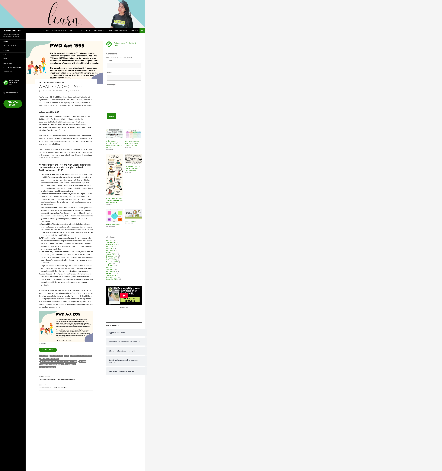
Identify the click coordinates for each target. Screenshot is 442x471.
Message (111, 84)
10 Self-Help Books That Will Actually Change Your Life (132, 143)
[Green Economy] (133, 214)
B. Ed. (80, 30)
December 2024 (111, 244)
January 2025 (111, 243)
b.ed (66, 356)
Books (45, 30)
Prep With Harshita (12, 30)
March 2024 (110, 250)
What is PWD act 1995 (48, 367)
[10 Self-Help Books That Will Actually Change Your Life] (133, 134)
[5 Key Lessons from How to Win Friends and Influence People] (114, 133)
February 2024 (111, 252)
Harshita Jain (59, 91)
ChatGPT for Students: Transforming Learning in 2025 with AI (114, 200)
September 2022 (112, 279)
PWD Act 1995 (70, 364)
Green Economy (130, 221)
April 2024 (109, 248)
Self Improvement (58, 30)
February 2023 (111, 273)
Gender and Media (112, 224)
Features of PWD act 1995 (49, 358)
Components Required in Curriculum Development (57, 378)
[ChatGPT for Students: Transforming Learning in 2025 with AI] (114, 174)
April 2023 (109, 269)
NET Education (99, 30)
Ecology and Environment (118, 30)
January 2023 (111, 275)
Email (110, 72)
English (71, 30)
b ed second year (56, 356)
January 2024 (111, 254)
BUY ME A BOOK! (47, 350)
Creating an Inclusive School (54, 82)
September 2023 (112, 262)
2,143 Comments (73, 91)
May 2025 (109, 241)
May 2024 (109, 246)
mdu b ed (83, 361)
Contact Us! (134, 30)
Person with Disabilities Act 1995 (52, 364)
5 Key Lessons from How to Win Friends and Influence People (114, 144)
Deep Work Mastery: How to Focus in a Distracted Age (132, 168)
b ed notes (44, 356)
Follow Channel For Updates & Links (14, 83)
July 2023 (109, 264)
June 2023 (109, 266)
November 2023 (111, 258)
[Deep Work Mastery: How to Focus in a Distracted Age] (133, 158)
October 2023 (111, 260)
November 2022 (111, 277)
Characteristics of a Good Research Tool (53, 386)
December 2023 (111, 256)
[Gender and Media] (114, 215)
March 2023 (110, 271)
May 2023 (109, 267)
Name (110, 60)
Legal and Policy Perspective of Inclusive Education (59, 361)
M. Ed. (88, 30)
